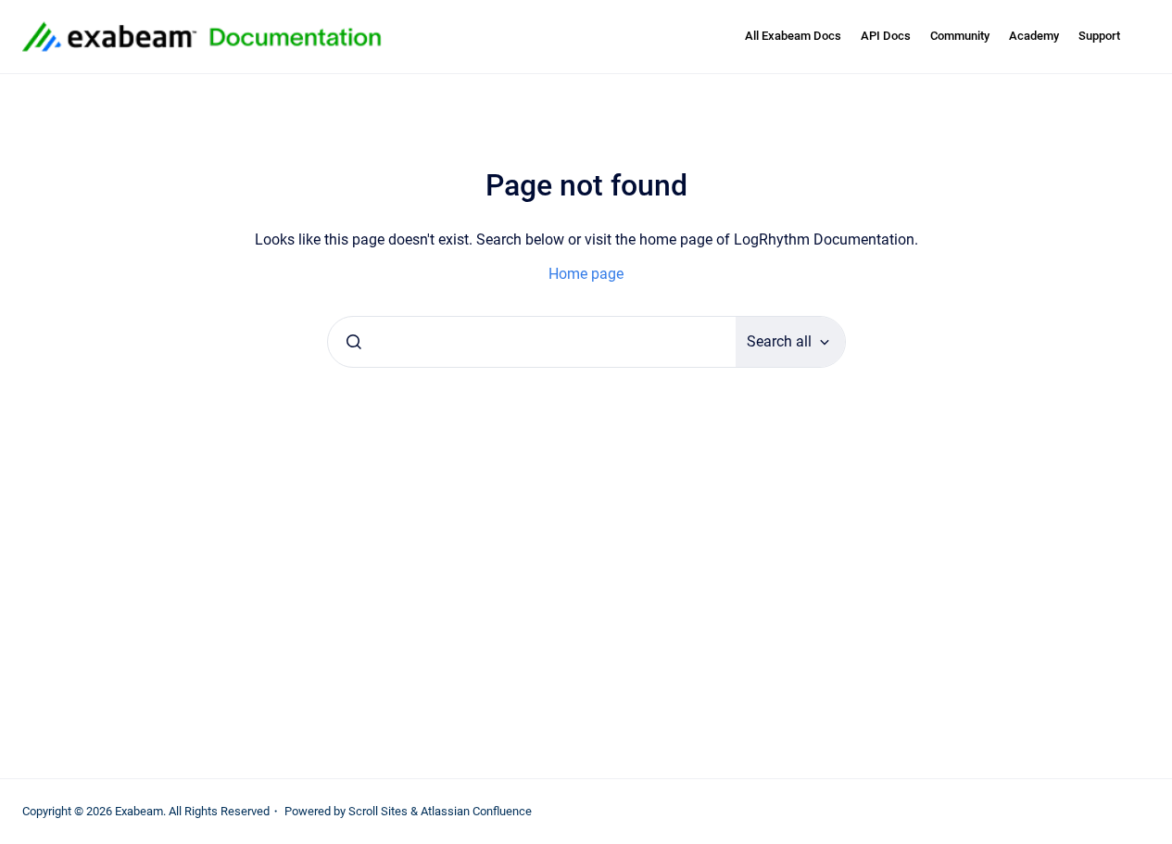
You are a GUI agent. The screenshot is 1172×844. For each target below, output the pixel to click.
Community (959, 36)
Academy (1034, 36)
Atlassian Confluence (476, 811)
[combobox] (532, 342)
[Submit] (354, 342)
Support (1099, 36)
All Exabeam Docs (793, 36)
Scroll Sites (378, 811)
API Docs (886, 36)
